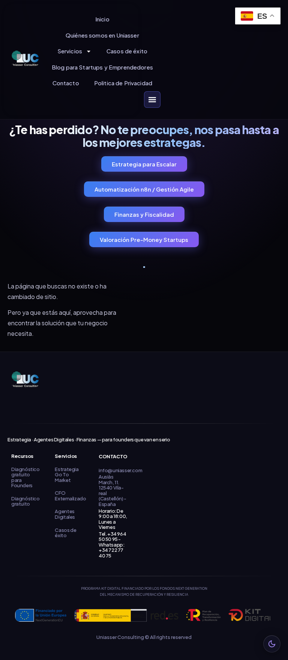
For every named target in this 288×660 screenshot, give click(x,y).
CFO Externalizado (70, 495)
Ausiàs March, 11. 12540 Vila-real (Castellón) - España (112, 490)
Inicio (102, 19)
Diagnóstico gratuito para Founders (25, 477)
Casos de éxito (126, 50)
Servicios (69, 50)
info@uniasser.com (120, 470)
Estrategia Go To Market (66, 474)
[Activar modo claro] (271, 643)
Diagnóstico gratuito (25, 501)
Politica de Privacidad (123, 82)
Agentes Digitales (65, 514)
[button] (152, 99)
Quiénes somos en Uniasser (102, 35)
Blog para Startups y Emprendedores (102, 67)
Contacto (65, 82)
